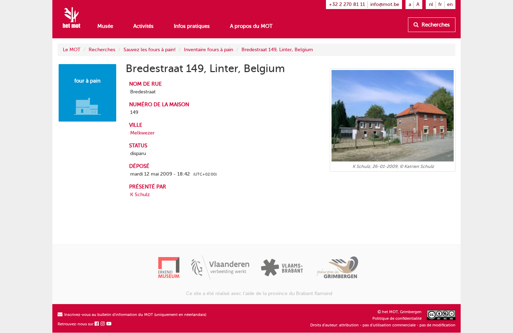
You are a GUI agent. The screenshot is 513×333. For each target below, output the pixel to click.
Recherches (435, 25)
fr (440, 4)
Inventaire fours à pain (208, 49)
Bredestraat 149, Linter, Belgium (277, 49)
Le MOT (71, 49)
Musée (105, 26)
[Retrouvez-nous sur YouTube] (109, 324)
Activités (143, 26)
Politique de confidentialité (397, 318)
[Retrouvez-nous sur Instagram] (103, 324)
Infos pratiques (192, 26)
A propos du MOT (251, 26)
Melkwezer (142, 132)
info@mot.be (384, 4)
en (450, 4)
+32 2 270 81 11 (347, 4)
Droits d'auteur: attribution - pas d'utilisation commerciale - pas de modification (382, 325)
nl (431, 4)
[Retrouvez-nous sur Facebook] (97, 324)
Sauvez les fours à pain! (150, 49)
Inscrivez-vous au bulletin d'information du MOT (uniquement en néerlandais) (134, 314)
